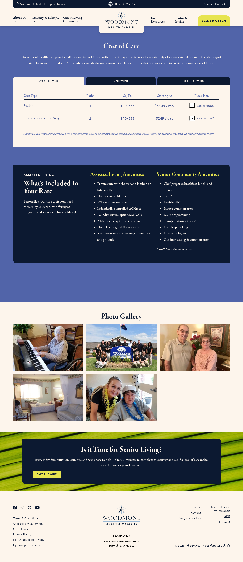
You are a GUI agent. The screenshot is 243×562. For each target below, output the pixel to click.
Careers (208, 4)
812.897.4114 (213, 21)
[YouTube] (37, 508)
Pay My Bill (220, 4)
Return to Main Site (125, 4)
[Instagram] (22, 508)
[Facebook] (15, 508)
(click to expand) (205, 106)
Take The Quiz (47, 474)
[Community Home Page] (121, 20)
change (60, 4)
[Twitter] (30, 508)
